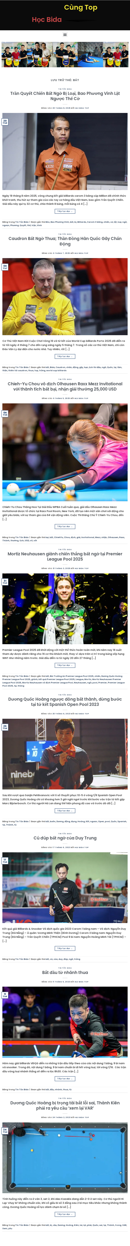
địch (73, 537)
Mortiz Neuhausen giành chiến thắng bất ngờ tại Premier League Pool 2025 (65, 556)
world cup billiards (56, 370)
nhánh (58, 1089)
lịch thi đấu (95, 367)
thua (30, 370)
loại (119, 222)
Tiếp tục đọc (65, 211)
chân (69, 367)
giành (34, 679)
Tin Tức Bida (65, 89)
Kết (87, 821)
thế (29, 225)
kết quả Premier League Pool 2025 (57, 679)
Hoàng (81, 821)
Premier (102, 682)
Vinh (39, 225)
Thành (6, 540)
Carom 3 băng (95, 222)
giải (78, 537)
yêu (10, 1228)
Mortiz (87, 679)
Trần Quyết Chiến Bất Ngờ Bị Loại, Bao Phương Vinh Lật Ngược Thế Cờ (65, 96)
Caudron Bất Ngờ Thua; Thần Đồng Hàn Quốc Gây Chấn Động (65, 241)
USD (27, 540)
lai (81, 1225)
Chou (67, 537)
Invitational (87, 537)
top (36, 370)
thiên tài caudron (17, 370)
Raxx (121, 537)
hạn (86, 367)
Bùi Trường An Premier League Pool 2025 (72, 676)
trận (34, 225)
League (79, 679)
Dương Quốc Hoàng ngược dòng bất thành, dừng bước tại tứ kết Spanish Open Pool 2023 (65, 701)
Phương (14, 225)
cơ (111, 222)
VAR (124, 1225)
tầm (119, 367)
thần (4, 370)
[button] (65, 34)
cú (51, 959)
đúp (66, 959)
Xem (4, 1228)
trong (118, 1225)
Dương (60, 821)
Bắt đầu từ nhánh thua (65, 972)
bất (71, 222)
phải (89, 1225)
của (56, 959)
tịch (22, 540)
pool (94, 682)
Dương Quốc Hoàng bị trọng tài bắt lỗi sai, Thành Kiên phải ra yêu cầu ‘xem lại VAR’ (65, 1105)
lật (115, 222)
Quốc (110, 367)
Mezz (98, 537)
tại (115, 367)
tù (15, 824)
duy (60, 959)
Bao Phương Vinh (60, 222)
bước (52, 821)
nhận (104, 537)
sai (100, 1225)
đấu (52, 1089)
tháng (21, 685)
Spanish (121, 821)
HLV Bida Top (82, 108)
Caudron (60, 367)
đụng (74, 821)
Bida (52, 367)
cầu (55, 1225)
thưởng (14, 540)
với (35, 540)
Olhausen (113, 537)
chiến (106, 222)
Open (101, 821)
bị (75, 222)
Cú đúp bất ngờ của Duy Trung (65, 838)
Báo (48, 222)
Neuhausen (80, 682)
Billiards (81, 222)
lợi (84, 1225)
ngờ (124, 222)
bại (47, 537)
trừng (42, 370)
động (75, 367)
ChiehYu (58, 537)
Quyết (23, 225)
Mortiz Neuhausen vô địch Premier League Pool (47, 682)
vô (31, 540)
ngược (5, 225)
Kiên (76, 1225)
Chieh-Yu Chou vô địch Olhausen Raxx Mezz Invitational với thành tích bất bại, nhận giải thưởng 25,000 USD (65, 386)
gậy (81, 367)
